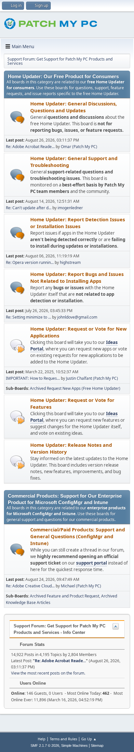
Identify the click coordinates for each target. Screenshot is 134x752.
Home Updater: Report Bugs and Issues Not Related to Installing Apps (77, 277)
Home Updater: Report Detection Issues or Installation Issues (77, 222)
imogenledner (70, 208)
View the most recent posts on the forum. (48, 673)
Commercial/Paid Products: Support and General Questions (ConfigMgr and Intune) (77, 536)
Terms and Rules (63, 738)
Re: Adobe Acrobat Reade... (30, 146)
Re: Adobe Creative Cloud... (30, 586)
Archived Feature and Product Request (64, 596)
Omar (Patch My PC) (79, 146)
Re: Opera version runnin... (30, 262)
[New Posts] (17, 117)
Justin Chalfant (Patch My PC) (92, 378)
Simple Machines (74, 745)
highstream (70, 262)
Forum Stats (32, 644)
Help (42, 738)
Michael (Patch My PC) (81, 586)
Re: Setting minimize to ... (28, 317)
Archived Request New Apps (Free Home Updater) (75, 388)
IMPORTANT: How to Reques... (33, 378)
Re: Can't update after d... (28, 208)
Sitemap (97, 745)
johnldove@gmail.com (77, 317)
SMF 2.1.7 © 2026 (45, 745)
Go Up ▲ (89, 738)
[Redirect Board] (17, 345)
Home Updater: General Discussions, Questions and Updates (73, 107)
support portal (91, 563)
